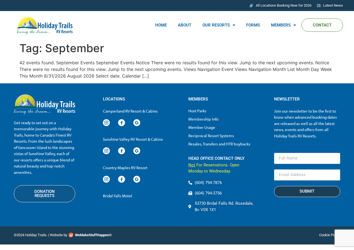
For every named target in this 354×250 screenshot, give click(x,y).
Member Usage (201, 127)
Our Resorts (216, 25)
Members (281, 25)
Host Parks (197, 110)
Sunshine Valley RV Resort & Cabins (133, 139)
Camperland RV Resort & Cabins (130, 111)
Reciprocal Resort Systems (211, 135)
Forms (253, 25)
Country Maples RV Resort (125, 167)
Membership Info (203, 119)
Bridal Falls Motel (117, 195)
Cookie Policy (329, 235)
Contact (322, 25)
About (184, 25)
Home (161, 25)
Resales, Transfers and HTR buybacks (219, 144)
